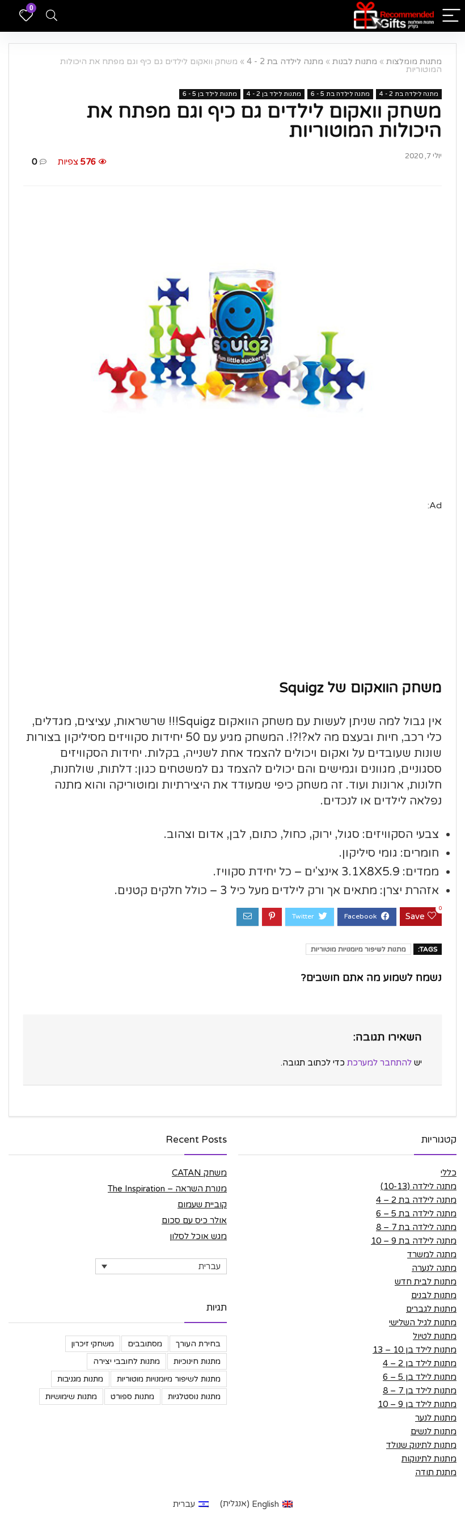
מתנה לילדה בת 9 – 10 (413, 1241)
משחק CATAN (199, 1173)
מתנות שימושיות (71, 1396)
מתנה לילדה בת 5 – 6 (416, 1213)
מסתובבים (145, 1344)
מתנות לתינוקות (428, 1459)
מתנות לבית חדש (425, 1282)
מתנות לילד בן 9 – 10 (417, 1404)
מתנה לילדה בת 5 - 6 (340, 94)
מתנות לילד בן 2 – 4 (419, 1363)
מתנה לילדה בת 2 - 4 (285, 61)
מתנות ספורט (132, 1396)
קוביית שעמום (202, 1204)
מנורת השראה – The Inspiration (167, 1189)
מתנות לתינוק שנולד (421, 1445)
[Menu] (451, 16)
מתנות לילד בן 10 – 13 (414, 1350)
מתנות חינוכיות (197, 1361)
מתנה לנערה (434, 1268)
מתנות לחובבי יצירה (126, 1361)
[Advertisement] (232, 592)
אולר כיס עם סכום (194, 1220)
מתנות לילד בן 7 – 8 (419, 1390)
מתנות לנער (435, 1418)
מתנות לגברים (431, 1309)
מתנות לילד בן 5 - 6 (210, 94)
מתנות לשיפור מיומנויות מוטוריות (358, 949)
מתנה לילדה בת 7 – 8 (416, 1227)
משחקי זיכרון (92, 1344)
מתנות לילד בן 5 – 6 (419, 1377)
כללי (448, 1173)
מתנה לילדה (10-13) (418, 1186)
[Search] (51, 16)
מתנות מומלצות (414, 61)
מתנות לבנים (433, 1295)
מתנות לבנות (354, 61)
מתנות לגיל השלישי (422, 1322)
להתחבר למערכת (379, 1063)
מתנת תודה (435, 1472)
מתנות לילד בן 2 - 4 (274, 94)
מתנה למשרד (431, 1254)
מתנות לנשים (433, 1431)
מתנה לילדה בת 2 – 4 (416, 1200)
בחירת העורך (198, 1344)
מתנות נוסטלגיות (194, 1396)
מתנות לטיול (434, 1336)
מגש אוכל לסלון (198, 1236)
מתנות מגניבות (80, 1379)
